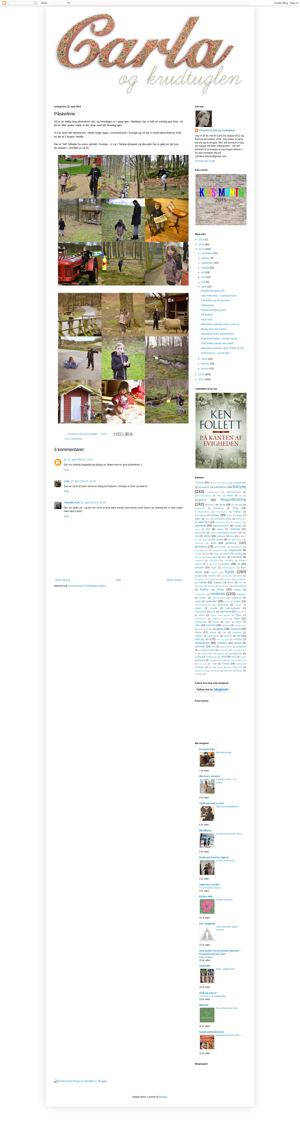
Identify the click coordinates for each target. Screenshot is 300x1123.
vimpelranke (200, 671)
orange (238, 605)
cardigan (238, 525)
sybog (205, 653)
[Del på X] (123, 434)
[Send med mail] (115, 434)
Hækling (238, 553)
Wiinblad (228, 671)
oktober (205, 258)
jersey (225, 563)
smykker (237, 632)
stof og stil (202, 639)
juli (203, 272)
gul (206, 550)
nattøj (197, 601)
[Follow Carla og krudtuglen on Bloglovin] (212, 691)
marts (204, 359)
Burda (229, 515)
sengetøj (217, 628)
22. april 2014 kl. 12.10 (80, 459)
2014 (202, 249)
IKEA (223, 557)
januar (205, 368)
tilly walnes (232, 660)
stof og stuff (223, 639)
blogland (200, 499)
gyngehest (218, 550)
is (207, 564)
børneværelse (221, 525)
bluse (222, 504)
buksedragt (200, 515)
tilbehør (220, 660)
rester (239, 622)
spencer (228, 636)
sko (224, 632)
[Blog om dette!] (119, 434)
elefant (213, 533)
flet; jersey (217, 539)
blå (232, 505)
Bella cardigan (206, 957)
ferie (67, 439)
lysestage (199, 586)
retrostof (210, 625)
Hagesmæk (235, 550)
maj (203, 282)
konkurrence (227, 576)
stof (238, 635)
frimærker (199, 543)
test (211, 660)
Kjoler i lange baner (225, 969)
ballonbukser (213, 492)
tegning (201, 660)
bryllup (237, 511)
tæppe (239, 664)
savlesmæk (203, 629)
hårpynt (198, 557)
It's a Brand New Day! (227, 1008)
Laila (66, 481)
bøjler (197, 519)
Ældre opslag (174, 580)
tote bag (202, 664)
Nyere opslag (62, 580)
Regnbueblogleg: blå (212, 290)
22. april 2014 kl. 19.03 (93, 502)
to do (243, 660)
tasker (243, 657)
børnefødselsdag (222, 519)
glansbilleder (221, 547)
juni (203, 277)
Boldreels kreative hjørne (214, 857)
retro (197, 625)
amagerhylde (239, 482)
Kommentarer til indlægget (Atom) (87, 585)
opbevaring (222, 604)
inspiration (214, 560)
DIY (208, 529)
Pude (237, 618)
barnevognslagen (203, 495)
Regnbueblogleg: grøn (213, 310)
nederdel (211, 601)
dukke (220, 529)
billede (230, 495)
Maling (237, 589)
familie (207, 536)
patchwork (225, 611)
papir (212, 611)
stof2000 (237, 639)
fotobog (239, 540)
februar (205, 363)
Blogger (163, 1096)
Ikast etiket (211, 557)
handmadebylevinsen (211, 1032)
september (207, 262)
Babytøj (239, 486)
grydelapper (236, 547)
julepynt (199, 567)
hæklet (226, 553)
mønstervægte (219, 598)
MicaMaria (205, 830)
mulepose (241, 594)
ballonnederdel (233, 492)
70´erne (199, 482)
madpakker (224, 586)
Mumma (204, 1005)
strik (213, 646)
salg (244, 625)
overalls (214, 608)
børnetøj (200, 525)
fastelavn (221, 536)
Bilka (219, 495)
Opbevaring (207, 305)
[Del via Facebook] (127, 434)
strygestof (241, 646)
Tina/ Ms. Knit (71, 502)
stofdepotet (202, 642)
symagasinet (235, 653)
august (205, 267)
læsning (211, 586)
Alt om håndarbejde (219, 483)
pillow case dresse (220, 615)
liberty (230, 582)
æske (239, 670)
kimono (214, 572)
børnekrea (241, 519)
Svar (66, 469)
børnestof (204, 522)
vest (240, 667)
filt (239, 536)
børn (208, 519)
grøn (197, 550)
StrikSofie (205, 965)
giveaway (201, 546)
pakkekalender (233, 608)
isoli (215, 564)
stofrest (238, 643)
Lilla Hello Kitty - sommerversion (219, 295)
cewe (197, 529)
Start (118, 580)
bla (240, 495)
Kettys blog (205, 896)
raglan (227, 622)
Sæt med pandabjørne (227, 806)
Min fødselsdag (223, 752)
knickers (212, 575)
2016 (202, 239)
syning (198, 656)
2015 (202, 244)
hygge (216, 554)
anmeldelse (204, 487)
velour (230, 667)
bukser (215, 515)
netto (227, 601)
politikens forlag (220, 619)
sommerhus (76, 439)
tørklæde (199, 667)
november (207, 253)
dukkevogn (200, 532)
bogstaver (219, 508)
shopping (235, 629)
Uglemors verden (209, 884)
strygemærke (226, 646)
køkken (228, 579)
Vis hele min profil (205, 161)
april (204, 286)
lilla (240, 582)
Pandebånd (200, 611)
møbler (202, 597)
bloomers (209, 504)
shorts (198, 632)
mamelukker (200, 594)
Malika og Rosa (212, 589)
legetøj (202, 582)
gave (213, 543)
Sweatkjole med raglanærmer (217, 333)
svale (200, 650)
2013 (202, 374)
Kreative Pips (207, 749)
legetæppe (241, 579)
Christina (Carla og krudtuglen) (217, 130)
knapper (199, 575)
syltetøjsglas (218, 653)
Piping (238, 615)
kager (214, 567)
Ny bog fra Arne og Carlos (229, 833)
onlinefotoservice (203, 605)
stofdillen (222, 643)
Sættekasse (211, 657)
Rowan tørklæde (224, 899)
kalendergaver (229, 567)
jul (239, 564)
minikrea (217, 594)
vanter (220, 667)
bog (240, 504)
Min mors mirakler (209, 776)
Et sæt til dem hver (225, 860)
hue (207, 553)
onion (237, 601)
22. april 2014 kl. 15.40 (83, 481)
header (198, 554)
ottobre (198, 608)
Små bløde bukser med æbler (217, 343)
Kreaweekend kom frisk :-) (229, 1035)
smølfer (198, 636)
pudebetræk (201, 622)
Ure (210, 667)
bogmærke (200, 508)
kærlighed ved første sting (207, 579)
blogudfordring (233, 499)
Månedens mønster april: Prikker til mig (222, 348)
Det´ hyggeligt (207, 923)
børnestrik (220, 522)
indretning (236, 557)
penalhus (241, 612)
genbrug (231, 542)
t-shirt (224, 656)
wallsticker (215, 671)
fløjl (229, 540)
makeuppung (239, 586)
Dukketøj (235, 529)
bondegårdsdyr (202, 512)
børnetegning (236, 522)
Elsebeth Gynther (229, 532)
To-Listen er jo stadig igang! (212, 996)
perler (202, 615)
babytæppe (220, 487)
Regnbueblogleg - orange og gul (219, 338)
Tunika (226, 663)
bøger (239, 515)
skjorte (213, 632)
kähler (240, 576)
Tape (233, 656)
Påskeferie (207, 314)
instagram (228, 560)
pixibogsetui (200, 619)
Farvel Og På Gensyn (210, 887)
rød (236, 625)
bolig (235, 508)
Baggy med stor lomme (214, 329)
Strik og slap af (208, 993)
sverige (210, 650)
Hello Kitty (206, 319)
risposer (226, 625)
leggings (218, 582)
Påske (216, 622)
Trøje (214, 663)
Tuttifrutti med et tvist (211, 803)
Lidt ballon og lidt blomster (215, 300)
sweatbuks (224, 650)
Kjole (229, 572)
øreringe (199, 674)
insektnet (199, 560)
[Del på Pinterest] (131, 434)
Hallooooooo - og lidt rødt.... (216, 353)
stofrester (200, 646)
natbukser (236, 597)
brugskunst (222, 512)
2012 (202, 379)
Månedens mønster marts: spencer (220, 324)
